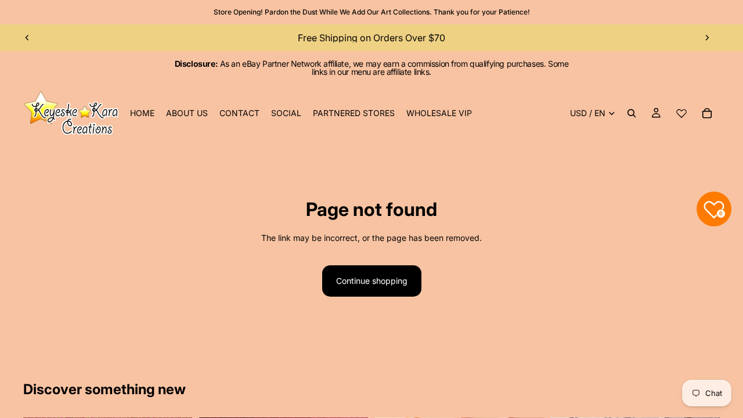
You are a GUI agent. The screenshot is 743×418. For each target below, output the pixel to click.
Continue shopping (371, 281)
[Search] (631, 113)
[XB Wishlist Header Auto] (681, 113)
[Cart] (707, 113)
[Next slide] (707, 38)
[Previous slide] (27, 38)
